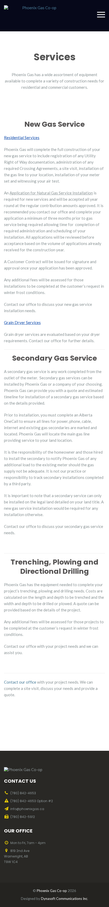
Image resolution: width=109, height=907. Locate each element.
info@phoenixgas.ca (27, 809)
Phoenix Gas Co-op (52, 891)
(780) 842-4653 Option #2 (31, 801)
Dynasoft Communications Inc (64, 898)
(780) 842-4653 (23, 793)
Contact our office (20, 682)
